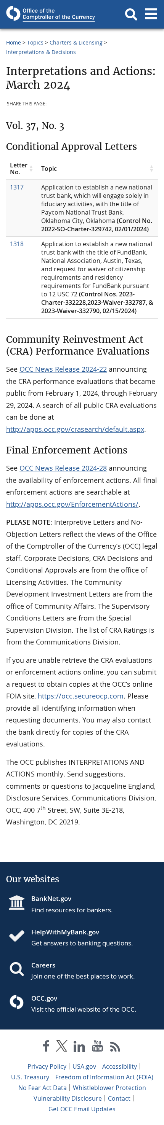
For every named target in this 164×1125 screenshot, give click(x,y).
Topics (35, 42)
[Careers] (20, 969)
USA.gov (84, 1066)
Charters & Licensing (76, 42)
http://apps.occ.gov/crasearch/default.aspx (75, 429)
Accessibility (119, 1066)
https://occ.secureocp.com (81, 695)
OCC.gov (44, 998)
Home (13, 42)
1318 (17, 244)
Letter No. (18, 169)
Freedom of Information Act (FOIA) (104, 1077)
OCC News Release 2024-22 (63, 369)
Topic (49, 168)
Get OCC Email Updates (82, 1109)
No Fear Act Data (42, 1088)
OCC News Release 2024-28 (63, 468)
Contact (119, 1098)
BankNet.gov (51, 898)
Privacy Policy (46, 1066)
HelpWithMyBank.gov (65, 932)
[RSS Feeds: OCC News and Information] (115, 1047)
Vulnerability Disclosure (68, 1098)
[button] (131, 14)
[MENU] (151, 14)
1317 (17, 187)
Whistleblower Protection (109, 1088)
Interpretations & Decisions (41, 52)
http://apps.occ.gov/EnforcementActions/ (72, 504)
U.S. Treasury (30, 1077)
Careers (43, 965)
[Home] (20, 936)
